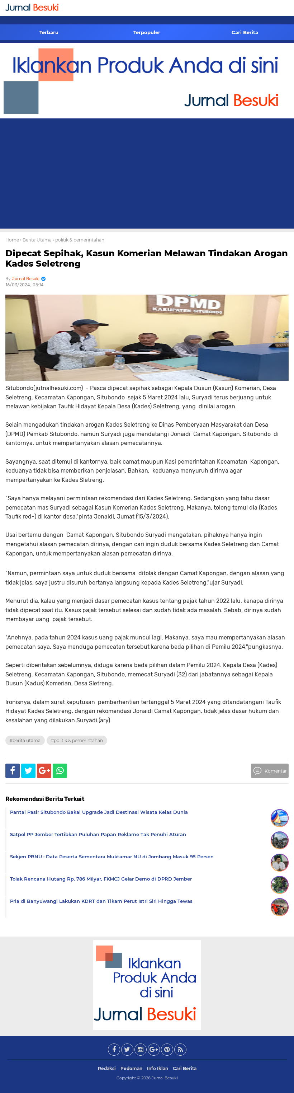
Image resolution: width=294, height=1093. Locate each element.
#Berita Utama (25, 740)
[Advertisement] (147, 175)
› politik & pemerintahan (78, 240)
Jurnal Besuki (165, 1077)
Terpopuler (146, 32)
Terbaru (48, 32)
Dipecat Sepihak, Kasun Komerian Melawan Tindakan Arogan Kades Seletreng (146, 258)
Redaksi (107, 1068)
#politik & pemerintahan (77, 740)
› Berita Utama (36, 240)
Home (12, 240)
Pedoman (131, 1068)
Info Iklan (157, 1068)
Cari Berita (245, 32)
